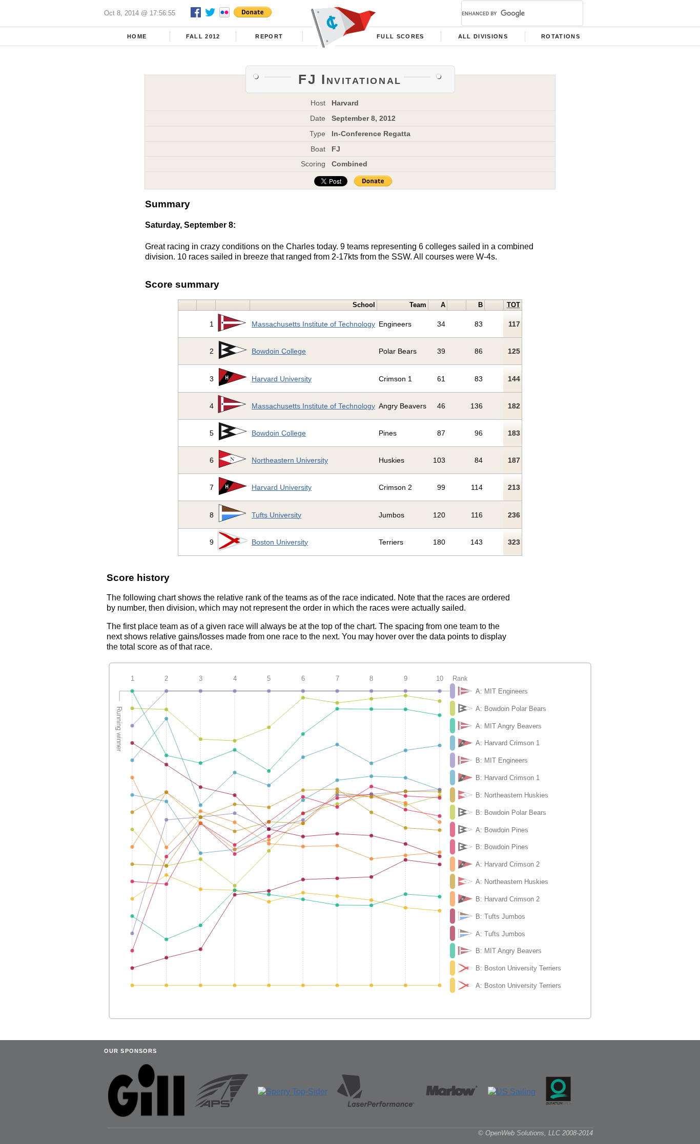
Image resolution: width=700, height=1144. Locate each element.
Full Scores (400, 36)
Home (137, 36)
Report (269, 36)
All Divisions (483, 36)
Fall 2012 (203, 36)
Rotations (560, 36)
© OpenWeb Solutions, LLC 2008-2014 (535, 1133)
